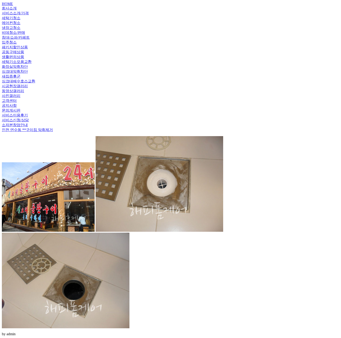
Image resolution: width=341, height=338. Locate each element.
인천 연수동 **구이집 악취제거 (27, 130)
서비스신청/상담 (15, 120)
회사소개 (9, 8)
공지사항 (9, 105)
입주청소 (9, 42)
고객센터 (9, 101)
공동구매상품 (13, 52)
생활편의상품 (13, 57)
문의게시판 (11, 110)
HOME (7, 4)
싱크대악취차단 (15, 71)
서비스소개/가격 (15, 13)
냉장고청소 (11, 28)
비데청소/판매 (13, 32)
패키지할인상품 (15, 47)
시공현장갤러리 (15, 86)
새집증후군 (11, 76)
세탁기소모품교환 (17, 62)
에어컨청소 (11, 23)
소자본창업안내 (15, 125)
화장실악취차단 (15, 67)
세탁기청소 (11, 18)
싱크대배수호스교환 (18, 81)
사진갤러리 (11, 96)
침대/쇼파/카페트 (16, 37)
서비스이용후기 (15, 115)
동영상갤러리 (13, 91)
